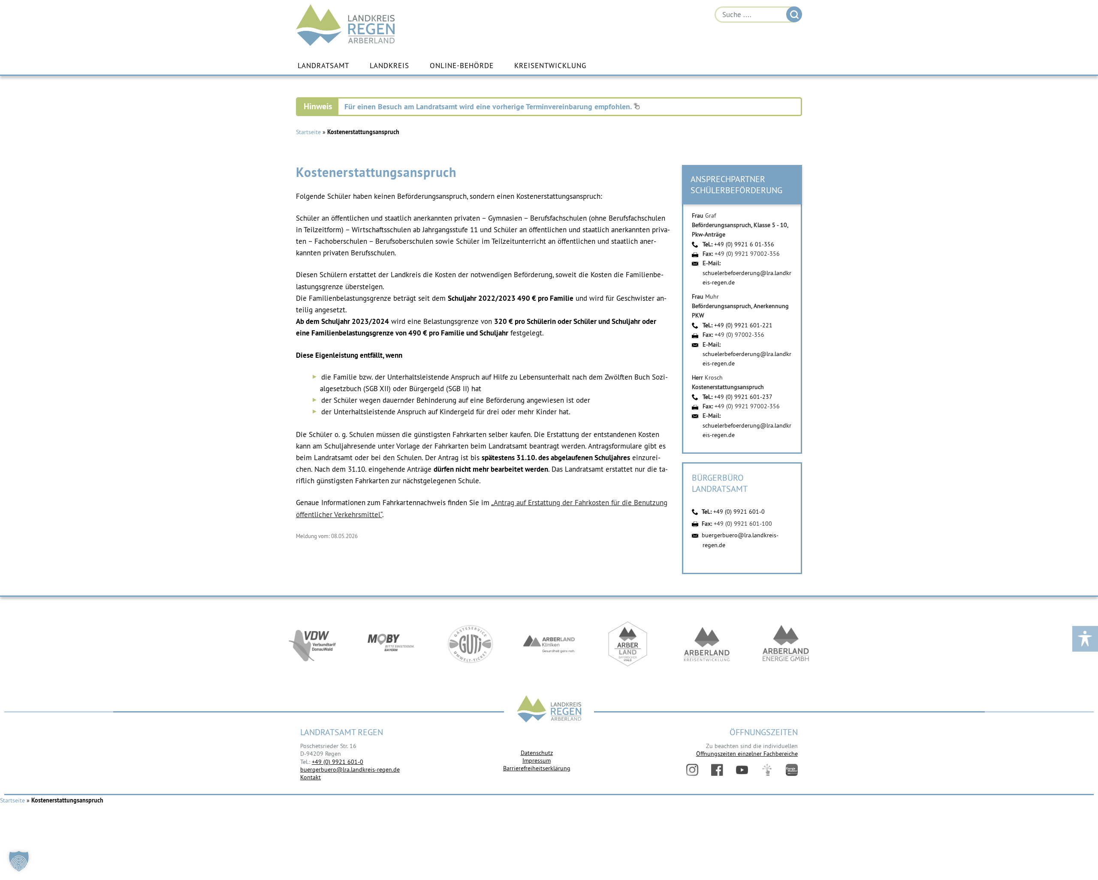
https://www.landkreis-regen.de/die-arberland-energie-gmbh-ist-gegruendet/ (785, 644)
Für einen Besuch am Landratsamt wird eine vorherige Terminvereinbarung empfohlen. (488, 106)
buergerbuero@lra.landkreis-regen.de (350, 769)
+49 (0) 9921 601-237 (743, 397)
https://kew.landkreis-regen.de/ (707, 644)
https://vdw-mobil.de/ (312, 644)
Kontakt (310, 777)
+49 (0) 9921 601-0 (739, 511)
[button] (19, 861)
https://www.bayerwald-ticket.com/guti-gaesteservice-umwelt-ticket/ (470, 644)
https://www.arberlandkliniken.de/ (549, 644)
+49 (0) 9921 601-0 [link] (337, 762)
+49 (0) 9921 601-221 (743, 325)
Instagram (692, 770)
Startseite (308, 132)
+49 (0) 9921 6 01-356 (744, 244)
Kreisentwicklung (550, 65)
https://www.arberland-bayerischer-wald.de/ (628, 644)
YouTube (742, 770)
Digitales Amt (767, 770)
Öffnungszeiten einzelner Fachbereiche (747, 753)
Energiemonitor (792, 770)
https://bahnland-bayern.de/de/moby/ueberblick (391, 644)
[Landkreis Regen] (549, 709)
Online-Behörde (462, 65)
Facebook (717, 770)
